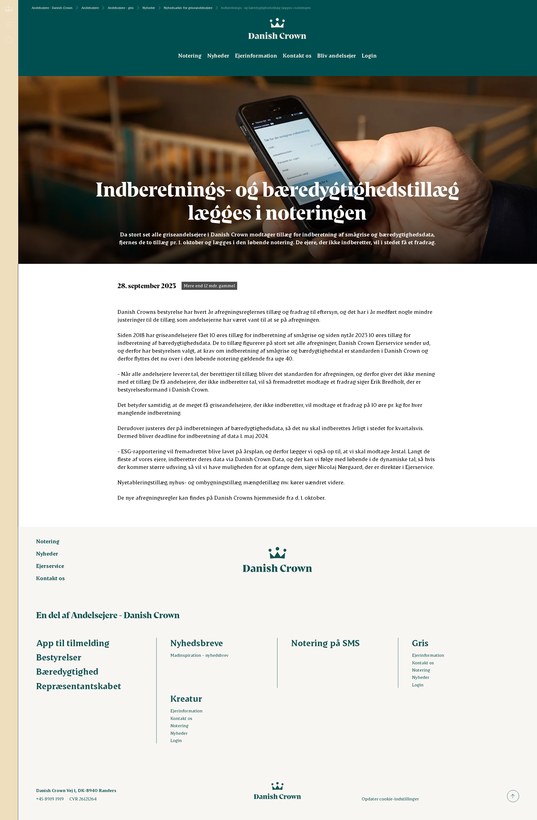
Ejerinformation (256, 55)
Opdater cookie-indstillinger (390, 798)
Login (369, 55)
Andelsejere (90, 8)
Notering (190, 55)
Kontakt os (297, 55)
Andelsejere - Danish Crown (52, 8)
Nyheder (149, 8)
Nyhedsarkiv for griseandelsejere (188, 8)
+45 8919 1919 (50, 798)
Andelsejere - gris (121, 8)
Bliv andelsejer (336, 55)
